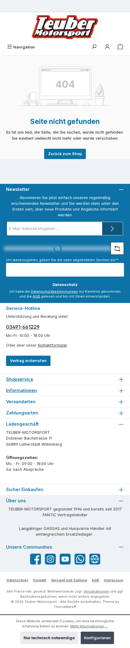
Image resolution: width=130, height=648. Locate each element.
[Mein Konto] (107, 47)
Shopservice (19, 379)
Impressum (113, 580)
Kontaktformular (52, 345)
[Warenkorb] (120, 47)
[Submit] (112, 228)
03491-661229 (23, 327)
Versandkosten (96, 591)
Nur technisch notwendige (49, 638)
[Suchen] (94, 47)
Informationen (21, 390)
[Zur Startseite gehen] (65, 27)
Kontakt (39, 580)
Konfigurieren (97, 638)
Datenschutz (17, 580)
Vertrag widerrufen (28, 360)
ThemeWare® (65, 607)
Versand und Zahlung (69, 580)
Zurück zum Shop (65, 153)
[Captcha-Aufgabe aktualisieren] (117, 248)
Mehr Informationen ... (89, 626)
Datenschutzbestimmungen (54, 291)
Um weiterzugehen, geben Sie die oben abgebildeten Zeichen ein (62, 260)
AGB (36, 296)
